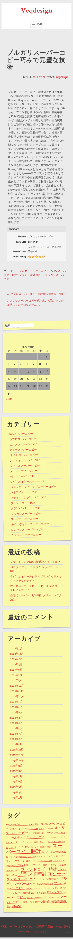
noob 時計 (34, 824)
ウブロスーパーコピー (23, 439)
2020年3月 (16, 733)
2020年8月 (16, 707)
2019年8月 (16, 771)
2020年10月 (17, 696)
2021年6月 (16, 669)
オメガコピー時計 (46, 828)
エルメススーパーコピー (24, 444)
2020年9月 (16, 701)
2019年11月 (16, 755)
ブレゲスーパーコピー (24, 519)
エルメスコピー (31, 829)
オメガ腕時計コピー (37, 833)
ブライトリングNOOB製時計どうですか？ (35, 562)
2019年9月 (16, 765)
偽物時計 (45, 901)
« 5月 (9, 399)
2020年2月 (16, 739)
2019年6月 (16, 781)
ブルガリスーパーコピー (34, 271)
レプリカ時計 (22, 893)
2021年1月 (16, 680)
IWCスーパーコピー (21, 434)
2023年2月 (16, 659)
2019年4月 (16, 792)
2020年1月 (16, 744)
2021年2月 (16, 675)
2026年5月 (16, 648)
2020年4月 (16, 728)
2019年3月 (16, 797)
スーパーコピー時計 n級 (54, 851)
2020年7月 (16, 712)
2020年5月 (16, 723)
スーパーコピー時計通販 (16, 857)
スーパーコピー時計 (34, 849)
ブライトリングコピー (42, 861)
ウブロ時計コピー (16, 829)
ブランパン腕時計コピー (49, 879)
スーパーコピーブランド (37, 842)
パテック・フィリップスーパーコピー (33, 487)
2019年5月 (16, 787)
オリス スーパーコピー (24, 455)
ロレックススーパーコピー (27, 530)
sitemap (43, 932)
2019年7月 (16, 776)
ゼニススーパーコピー (23, 476)
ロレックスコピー (38, 893)
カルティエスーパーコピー (26, 460)
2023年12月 (17, 654)
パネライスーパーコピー (25, 492)
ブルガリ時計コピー (44, 884)
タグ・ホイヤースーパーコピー (29, 482)
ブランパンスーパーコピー (27, 508)
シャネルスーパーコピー (25, 466)
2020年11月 (16, 691)
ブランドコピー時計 (23, 503)
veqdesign (62, 77)
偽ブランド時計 (31, 902)
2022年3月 (16, 664)
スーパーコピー (18, 842)
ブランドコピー (58, 864)
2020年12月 (17, 685)
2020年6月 (16, 717)
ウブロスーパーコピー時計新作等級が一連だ (36, 294)
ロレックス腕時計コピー (37, 897)
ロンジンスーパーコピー (26, 535)
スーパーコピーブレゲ (23, 471)
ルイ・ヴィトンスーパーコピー (30, 524)
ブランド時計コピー (31, 275)
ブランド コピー (13, 870)
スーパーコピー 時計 (41, 847)
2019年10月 (17, 760)
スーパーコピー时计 (19, 847)
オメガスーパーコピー (23, 450)
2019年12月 (16, 749)
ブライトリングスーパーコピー (30, 498)
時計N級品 (16, 906)
